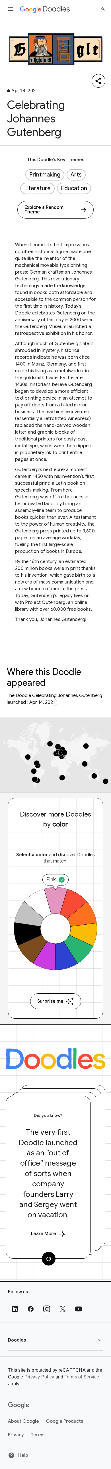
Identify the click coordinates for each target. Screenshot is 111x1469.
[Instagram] (47, 1309)
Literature (37, 188)
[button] (55, 1340)
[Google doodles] (45, 9)
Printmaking (44, 174)
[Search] (103, 9)
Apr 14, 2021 (42, 702)
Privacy (16, 1435)
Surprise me (50, 1001)
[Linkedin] (15, 1309)
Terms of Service (82, 1376)
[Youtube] (78, 1309)
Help (22, 1455)
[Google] (18, 1405)
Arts (76, 174)
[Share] (98, 81)
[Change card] (49, 1259)
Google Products (64, 1421)
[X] (62, 1309)
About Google (23, 1421)
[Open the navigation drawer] (10, 9)
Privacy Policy (39, 1376)
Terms (37, 1435)
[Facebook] (31, 1309)
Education (74, 188)
